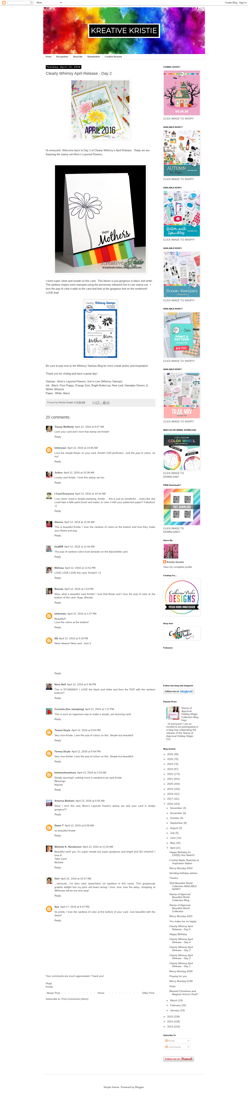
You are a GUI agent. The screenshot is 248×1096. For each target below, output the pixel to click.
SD (56, 638)
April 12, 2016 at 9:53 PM (86, 730)
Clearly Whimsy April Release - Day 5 (181, 928)
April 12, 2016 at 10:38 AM (79, 472)
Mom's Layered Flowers (71, 381)
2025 (170, 759)
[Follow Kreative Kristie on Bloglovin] (179, 693)
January (175, 1010)
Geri (57, 878)
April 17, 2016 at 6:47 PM (74, 906)
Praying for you (178, 976)
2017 (170, 798)
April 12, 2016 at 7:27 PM (99, 709)
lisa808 (58, 546)
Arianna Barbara (64, 800)
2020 (170, 783)
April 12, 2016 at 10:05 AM (82, 447)
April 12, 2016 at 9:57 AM (89, 426)
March (174, 1000)
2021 (170, 778)
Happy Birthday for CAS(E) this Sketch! (182, 854)
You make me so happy (182, 921)
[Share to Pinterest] (108, 403)
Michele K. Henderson (68, 846)
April (173, 847)
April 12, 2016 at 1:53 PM (78, 588)
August (174, 828)
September (177, 822)
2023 (170, 769)
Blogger (139, 1087)
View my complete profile (177, 566)
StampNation (93, 56)
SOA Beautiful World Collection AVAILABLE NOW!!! (183, 886)
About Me (77, 56)
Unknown (60, 447)
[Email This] (94, 403)
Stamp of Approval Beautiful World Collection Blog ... (180, 897)
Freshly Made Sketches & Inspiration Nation (184, 862)
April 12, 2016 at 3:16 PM (73, 638)
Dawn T (59, 825)
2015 (170, 1016)
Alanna (58, 522)
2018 (170, 793)
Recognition (62, 56)
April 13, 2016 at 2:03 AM (91, 772)
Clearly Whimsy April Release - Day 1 (181, 965)
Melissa (59, 567)
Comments (174, 1046)
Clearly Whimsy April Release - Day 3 (181, 949)
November (176, 813)
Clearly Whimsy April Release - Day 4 (181, 941)
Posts (171, 1040)
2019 (170, 788)
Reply (57, 436)
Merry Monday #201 (181, 916)
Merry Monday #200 (181, 971)
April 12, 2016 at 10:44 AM (90, 493)
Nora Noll (60, 684)
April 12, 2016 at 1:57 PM (81, 613)
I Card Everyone (64, 493)
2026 (170, 754)
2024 (170, 764)
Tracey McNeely (64, 426)
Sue (56, 906)
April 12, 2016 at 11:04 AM (79, 522)
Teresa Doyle (62, 730)
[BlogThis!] (97, 403)
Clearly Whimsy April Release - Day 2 (181, 957)
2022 (170, 774)
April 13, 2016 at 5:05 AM (90, 800)
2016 (170, 803)
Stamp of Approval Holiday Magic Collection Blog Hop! (189, 714)
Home (49, 56)
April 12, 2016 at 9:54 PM (86, 751)
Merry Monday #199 (181, 981)
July (172, 832)
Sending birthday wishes (183, 873)
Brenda (58, 588)
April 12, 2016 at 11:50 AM (79, 546)
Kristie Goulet (175, 562)
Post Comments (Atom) (75, 998)
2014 (170, 1021)
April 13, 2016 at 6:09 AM (79, 825)
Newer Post (53, 992)
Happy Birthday (178, 934)
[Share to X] (101, 403)
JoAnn (58, 472)
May (173, 842)
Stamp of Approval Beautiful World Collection (179, 908)
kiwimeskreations (65, 772)
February (175, 1005)
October (175, 818)
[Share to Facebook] (104, 403)
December (176, 808)
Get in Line (93, 381)
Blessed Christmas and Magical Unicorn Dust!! (183, 993)
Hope (172, 986)
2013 (170, 1026)
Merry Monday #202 (181, 868)
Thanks (173, 878)
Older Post (148, 992)
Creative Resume (113, 56)
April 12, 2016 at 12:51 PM (80, 567)
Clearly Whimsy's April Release (113, 150)
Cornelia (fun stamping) (69, 709)
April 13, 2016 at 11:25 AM (98, 846)
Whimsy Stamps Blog (90, 365)
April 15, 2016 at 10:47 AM (76, 878)
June (173, 837)
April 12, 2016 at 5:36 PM (81, 684)
